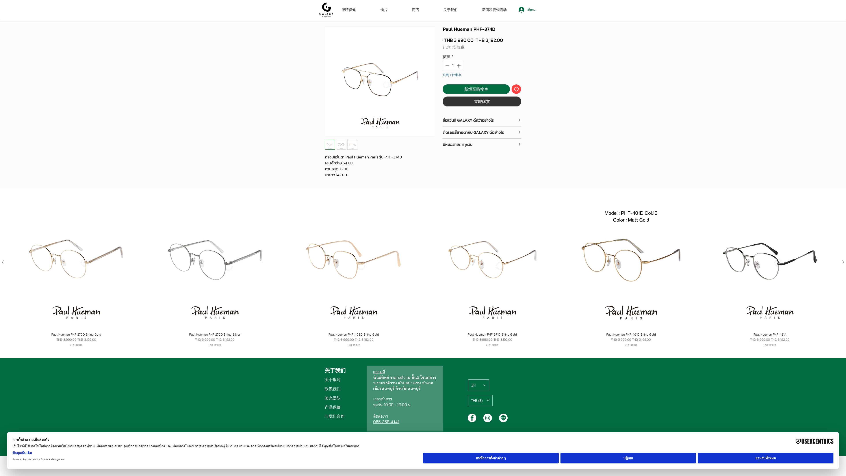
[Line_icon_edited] (503, 418)
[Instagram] (487, 418)
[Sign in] (521, 10)
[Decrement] (446, 65)
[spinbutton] (453, 65)
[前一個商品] (2, 261)
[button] (480, 400)
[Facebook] (472, 418)
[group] (423, 271)
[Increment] (459, 65)
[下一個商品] (843, 261)
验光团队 (333, 398)
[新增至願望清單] (516, 89)
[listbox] (480, 400)
